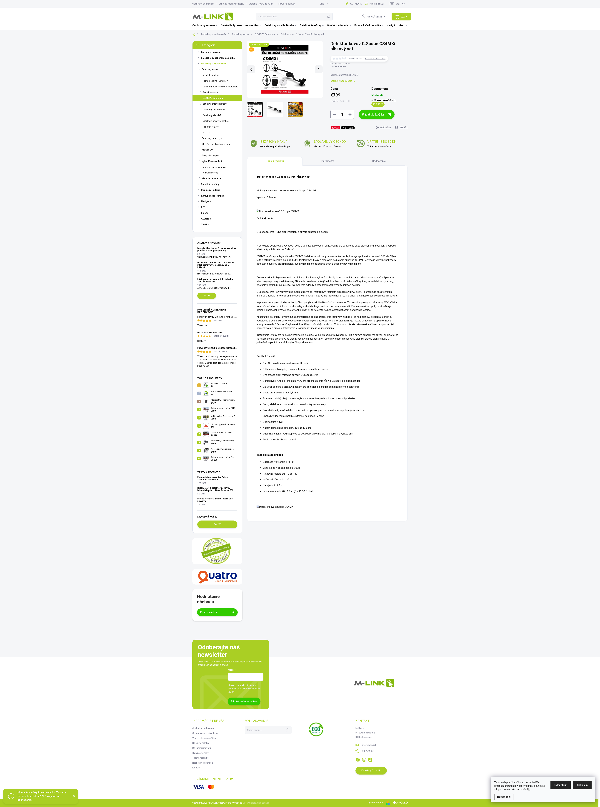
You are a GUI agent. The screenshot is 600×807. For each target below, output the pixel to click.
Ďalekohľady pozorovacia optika (218, 58)
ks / (217, 524)
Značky (205, 224)
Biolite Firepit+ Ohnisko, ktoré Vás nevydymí (215, 499)
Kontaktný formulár (371, 770)
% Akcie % (206, 218)
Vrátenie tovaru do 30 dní (261, 3)
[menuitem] (205, 25)
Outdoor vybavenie (210, 52)
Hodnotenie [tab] (379, 161)
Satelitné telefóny (210, 184)
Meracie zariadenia (211, 178)
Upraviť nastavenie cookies (256, 803)
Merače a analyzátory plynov (216, 144)
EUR (398, 3)
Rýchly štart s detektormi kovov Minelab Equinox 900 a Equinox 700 (215, 489)
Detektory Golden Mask (214, 109)
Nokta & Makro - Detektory (215, 81)
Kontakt (196, 767)
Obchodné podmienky (203, 3)
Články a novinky (200, 753)
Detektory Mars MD (212, 115)
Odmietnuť (560, 785)
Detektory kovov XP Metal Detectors (220, 86)
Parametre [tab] (327, 161)
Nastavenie (504, 796)
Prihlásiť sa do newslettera (244, 701)
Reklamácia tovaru (201, 748)
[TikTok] (370, 759)
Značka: (338, 67)
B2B (203, 207)
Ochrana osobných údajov (231, 3)
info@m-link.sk (369, 745)
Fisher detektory (211, 127)
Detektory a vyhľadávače (213, 63)
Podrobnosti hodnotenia (375, 58)
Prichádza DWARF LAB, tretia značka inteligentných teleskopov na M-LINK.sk (216, 265)
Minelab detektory (211, 75)
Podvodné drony (210, 172)
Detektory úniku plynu (212, 138)
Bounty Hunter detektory (215, 104)
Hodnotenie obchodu (202, 763)
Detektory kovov (210, 69)
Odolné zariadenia (210, 190)
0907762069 (368, 751)
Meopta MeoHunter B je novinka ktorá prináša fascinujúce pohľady (216, 249)
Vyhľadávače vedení (212, 161)
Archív (207, 295)
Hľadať (328, 16)
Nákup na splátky (286, 3)
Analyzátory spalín (211, 155)
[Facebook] (357, 759)
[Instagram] (364, 759)
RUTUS (206, 132)
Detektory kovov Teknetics (216, 121)
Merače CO (207, 149)
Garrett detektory (211, 92)
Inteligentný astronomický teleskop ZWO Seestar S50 (215, 280)
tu (529, 789)
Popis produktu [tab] (275, 161)
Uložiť (336, 128)
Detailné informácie (341, 81)
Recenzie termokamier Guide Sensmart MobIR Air (212, 478)
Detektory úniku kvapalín (214, 167)
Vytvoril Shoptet (376, 802)
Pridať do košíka (373, 114)
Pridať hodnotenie (209, 612)
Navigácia (206, 201)
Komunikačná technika (213, 196)
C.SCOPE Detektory (213, 98)
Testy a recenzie (200, 758)
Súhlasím (582, 785)
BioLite (204, 213)
